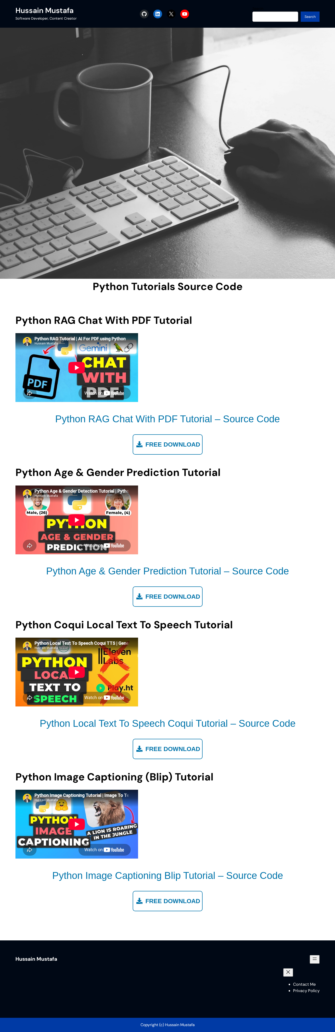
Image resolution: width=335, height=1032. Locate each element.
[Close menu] (288, 972)
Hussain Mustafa (44, 10)
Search (257, 8)
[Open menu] (315, 959)
